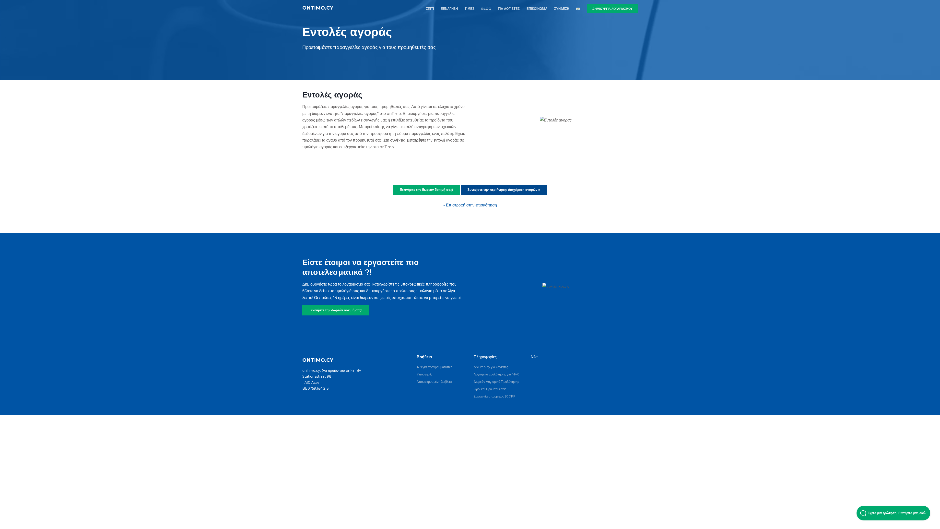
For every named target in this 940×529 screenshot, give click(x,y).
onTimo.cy (317, 8)
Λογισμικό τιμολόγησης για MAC (496, 374)
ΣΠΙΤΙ (430, 9)
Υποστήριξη (425, 374)
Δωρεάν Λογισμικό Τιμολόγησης (496, 382)
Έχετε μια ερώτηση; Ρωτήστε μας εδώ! (896, 513)
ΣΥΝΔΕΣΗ (561, 9)
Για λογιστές (509, 9)
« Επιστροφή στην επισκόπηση (470, 205)
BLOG (486, 9)
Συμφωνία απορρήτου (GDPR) (495, 396)
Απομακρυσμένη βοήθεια (434, 382)
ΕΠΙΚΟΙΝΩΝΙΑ (537, 9)
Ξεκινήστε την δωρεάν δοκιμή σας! (335, 310)
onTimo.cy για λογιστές (491, 367)
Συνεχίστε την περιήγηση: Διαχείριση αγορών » (504, 190)
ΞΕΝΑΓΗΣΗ (449, 9)
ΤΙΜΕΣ (469, 9)
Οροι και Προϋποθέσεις (490, 389)
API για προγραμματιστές (434, 367)
